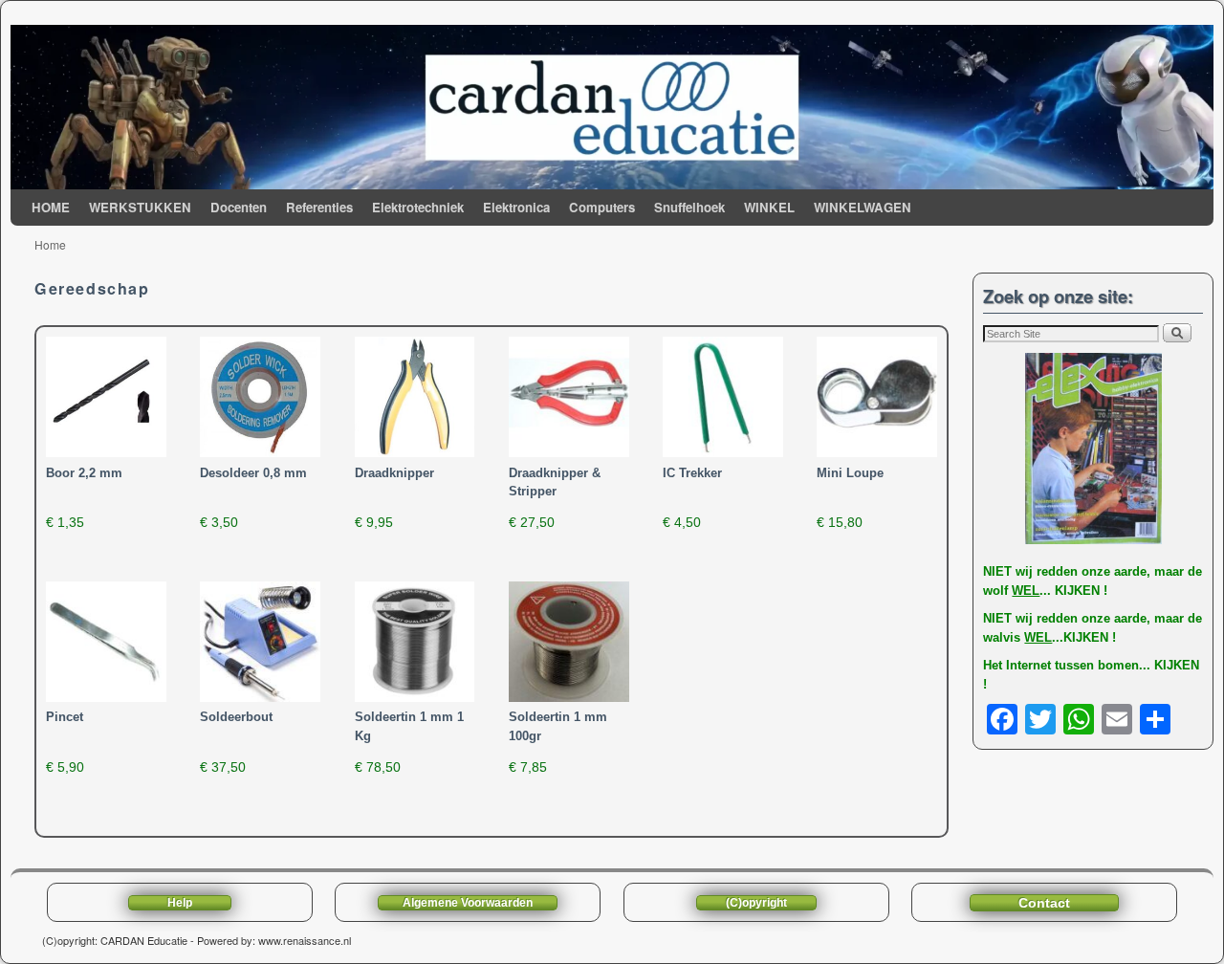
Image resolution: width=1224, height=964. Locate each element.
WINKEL (769, 207)
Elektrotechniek (418, 207)
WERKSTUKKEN (140, 207)
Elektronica (516, 207)
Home (50, 244)
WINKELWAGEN (862, 207)
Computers (602, 207)
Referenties (319, 207)
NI (989, 571)
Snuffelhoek (689, 207)
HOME (51, 207)
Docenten (238, 207)
